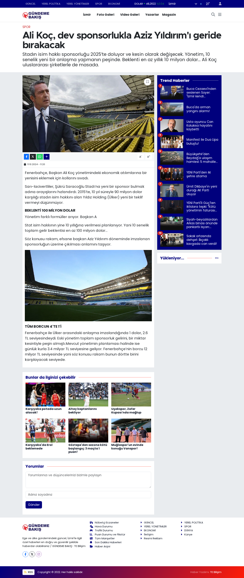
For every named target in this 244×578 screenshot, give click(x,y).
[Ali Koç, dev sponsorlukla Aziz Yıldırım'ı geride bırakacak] (88, 113)
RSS (30, 572)
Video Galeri (130, 14)
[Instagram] (39, 554)
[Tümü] (216, 258)
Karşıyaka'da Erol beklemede (39, 446)
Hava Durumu (104, 526)
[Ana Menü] (219, 14)
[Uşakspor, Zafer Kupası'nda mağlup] (131, 394)
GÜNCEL (31, 4)
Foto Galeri (105, 14)
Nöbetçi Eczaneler (107, 522)
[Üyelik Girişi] (218, 4)
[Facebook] (25, 554)
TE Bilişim (215, 572)
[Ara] (213, 14)
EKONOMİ (114, 4)
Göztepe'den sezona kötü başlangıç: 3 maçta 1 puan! (87, 448)
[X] (32, 554)
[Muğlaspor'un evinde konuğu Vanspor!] (131, 430)
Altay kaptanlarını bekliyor (82, 410)
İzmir (87, 14)
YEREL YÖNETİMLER (77, 4)
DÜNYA (188, 530)
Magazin (169, 14)
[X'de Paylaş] (33, 157)
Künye (188, 534)
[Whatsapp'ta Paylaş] (40, 157)
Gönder (34, 505)
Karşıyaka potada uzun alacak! (44, 410)
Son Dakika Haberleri (108, 542)
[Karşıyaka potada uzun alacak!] (45, 394)
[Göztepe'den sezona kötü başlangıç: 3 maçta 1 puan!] (88, 430)
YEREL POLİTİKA (51, 4)
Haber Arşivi (102, 546)
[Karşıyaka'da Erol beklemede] (45, 430)
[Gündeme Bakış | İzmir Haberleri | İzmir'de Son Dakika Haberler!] (36, 14)
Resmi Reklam (153, 538)
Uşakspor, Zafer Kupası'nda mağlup (126, 410)
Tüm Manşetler (105, 538)
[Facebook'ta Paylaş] (26, 157)
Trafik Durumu (104, 530)
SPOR (98, 4)
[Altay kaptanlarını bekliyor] (88, 394)
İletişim (148, 534)
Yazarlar (152, 14)
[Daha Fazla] (46, 157)
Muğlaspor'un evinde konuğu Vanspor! (127, 446)
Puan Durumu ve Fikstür (110, 534)
